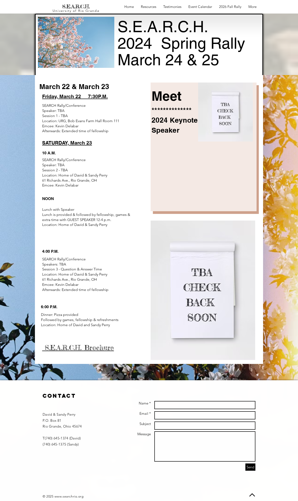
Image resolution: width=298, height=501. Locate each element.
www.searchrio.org (69, 496)
